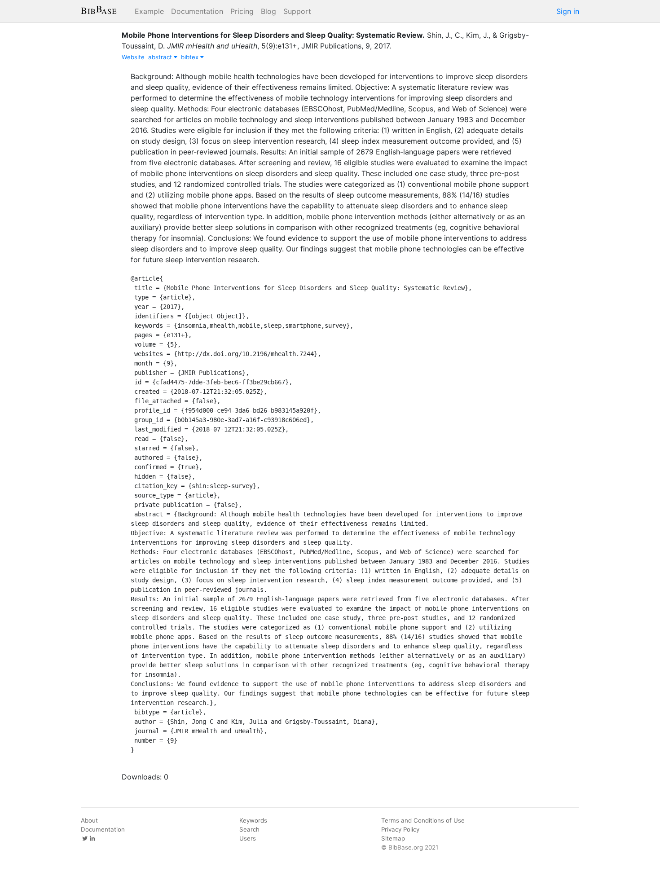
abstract (161, 57)
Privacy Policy (400, 829)
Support (297, 11)
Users (247, 838)
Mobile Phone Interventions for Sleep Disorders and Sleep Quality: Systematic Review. (273, 35)
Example (149, 11)
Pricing (242, 11)
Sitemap (393, 838)
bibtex (190, 57)
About (89, 820)
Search (249, 829)
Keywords (253, 820)
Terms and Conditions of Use (423, 820)
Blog (268, 11)
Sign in (567, 11)
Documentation (197, 11)
